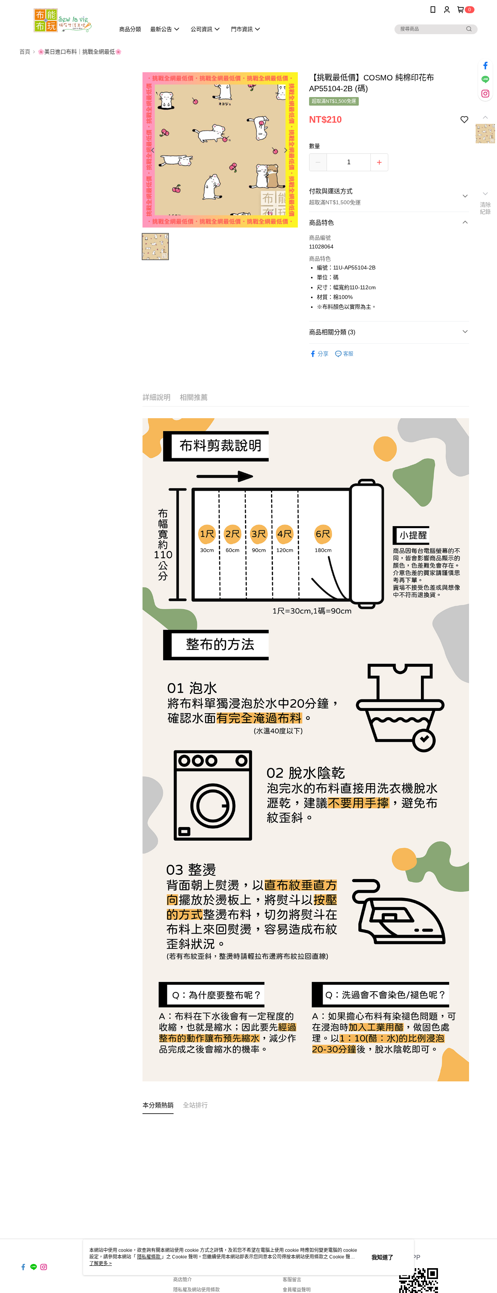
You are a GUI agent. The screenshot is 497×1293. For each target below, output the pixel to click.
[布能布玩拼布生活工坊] (62, 20)
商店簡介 (182, 1280)
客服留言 (292, 1280)
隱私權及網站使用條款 (196, 1290)
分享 (323, 354)
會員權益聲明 (297, 1290)
